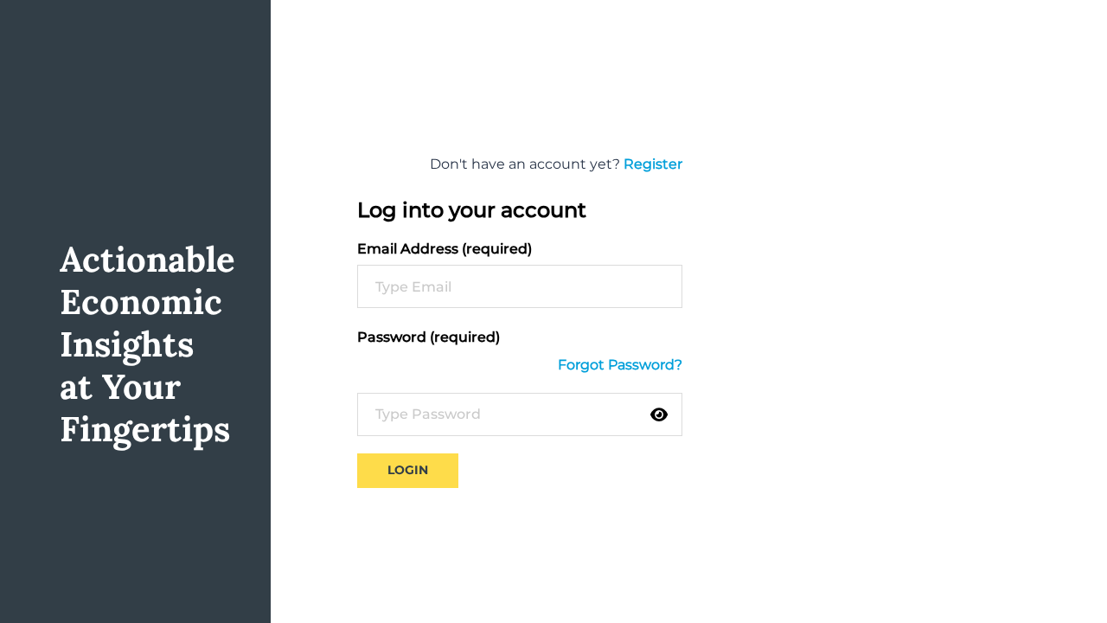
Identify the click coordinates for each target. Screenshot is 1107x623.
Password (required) (428, 337)
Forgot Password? (620, 364)
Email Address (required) (444, 249)
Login (407, 470)
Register (653, 164)
